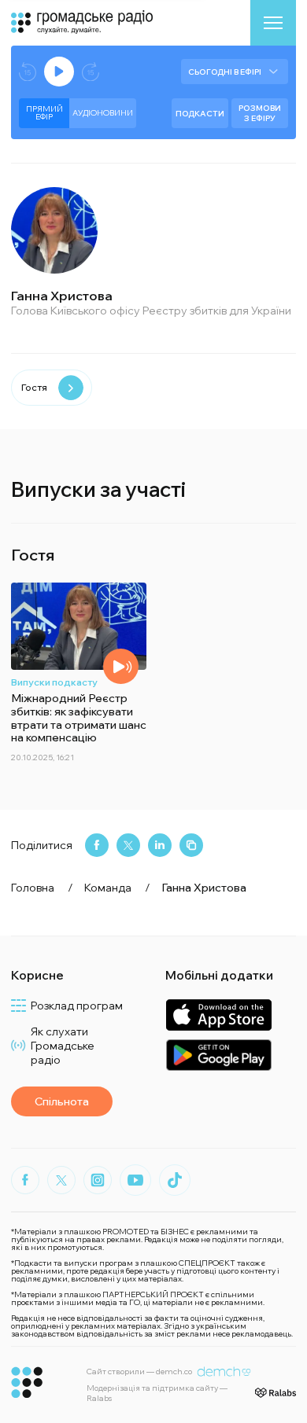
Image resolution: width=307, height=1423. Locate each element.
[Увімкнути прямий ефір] (59, 71)
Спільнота (62, 1101)
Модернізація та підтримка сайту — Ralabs (157, 1393)
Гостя (34, 387)
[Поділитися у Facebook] (97, 845)
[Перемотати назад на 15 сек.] (27, 72)
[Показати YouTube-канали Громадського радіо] (135, 1180)
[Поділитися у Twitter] (128, 845)
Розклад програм (77, 1005)
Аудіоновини (102, 113)
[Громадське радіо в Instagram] (97, 1180)
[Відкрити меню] (273, 23)
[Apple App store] (218, 1014)
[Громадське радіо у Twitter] (61, 1180)
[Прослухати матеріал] (121, 666)
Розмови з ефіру (260, 113)
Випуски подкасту (54, 682)
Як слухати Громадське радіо (62, 1045)
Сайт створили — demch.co (139, 1371)
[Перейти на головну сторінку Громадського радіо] (27, 1382)
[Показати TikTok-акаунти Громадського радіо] (174, 1180)
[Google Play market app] (218, 1055)
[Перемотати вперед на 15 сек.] (90, 72)
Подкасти (200, 113)
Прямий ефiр (44, 113)
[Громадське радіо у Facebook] (25, 1180)
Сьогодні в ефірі (224, 72)
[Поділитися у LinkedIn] (160, 845)
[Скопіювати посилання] (191, 845)
